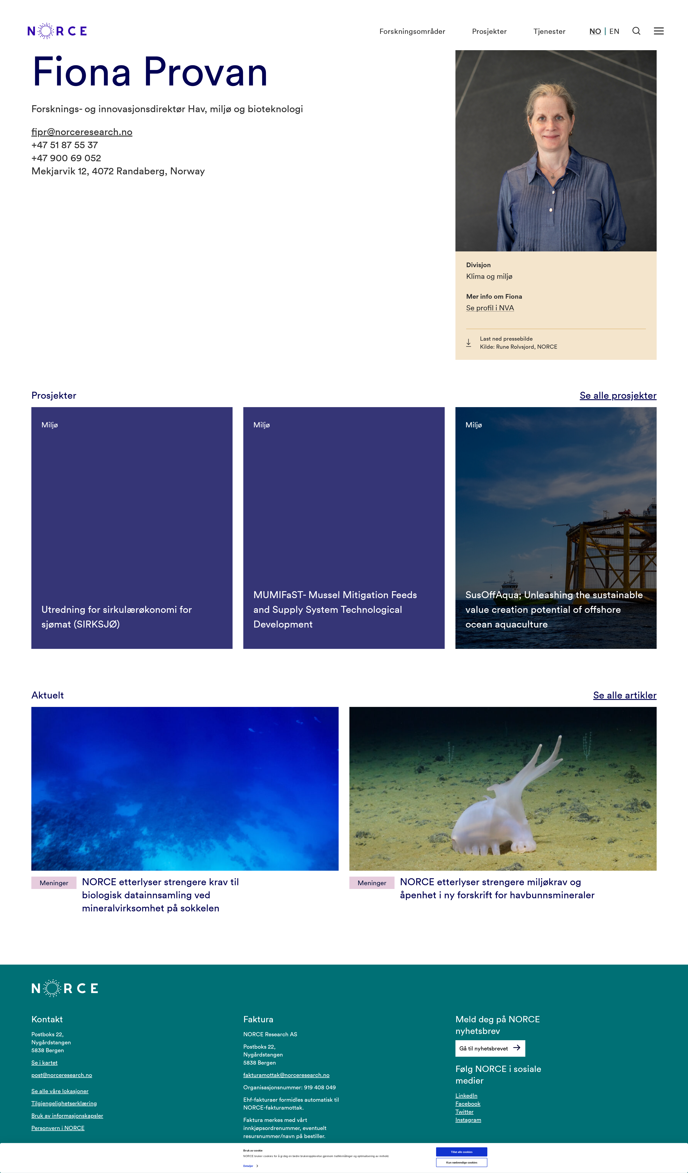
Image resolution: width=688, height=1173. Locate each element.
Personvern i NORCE (58, 1127)
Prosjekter (489, 31)
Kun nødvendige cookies (461, 1162)
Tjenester (550, 31)
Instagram (468, 1119)
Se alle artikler (625, 695)
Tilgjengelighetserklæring (64, 1103)
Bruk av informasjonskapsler (67, 1115)
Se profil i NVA (490, 307)
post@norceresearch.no (61, 1074)
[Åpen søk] (636, 31)
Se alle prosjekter (618, 395)
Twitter (464, 1111)
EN (614, 31)
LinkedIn (466, 1095)
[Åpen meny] (659, 31)
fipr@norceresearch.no (81, 131)
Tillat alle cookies (461, 1151)
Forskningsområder (412, 31)
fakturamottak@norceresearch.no (286, 1074)
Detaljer (248, 1165)
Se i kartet (44, 1062)
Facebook (468, 1103)
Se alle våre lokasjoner (60, 1091)
